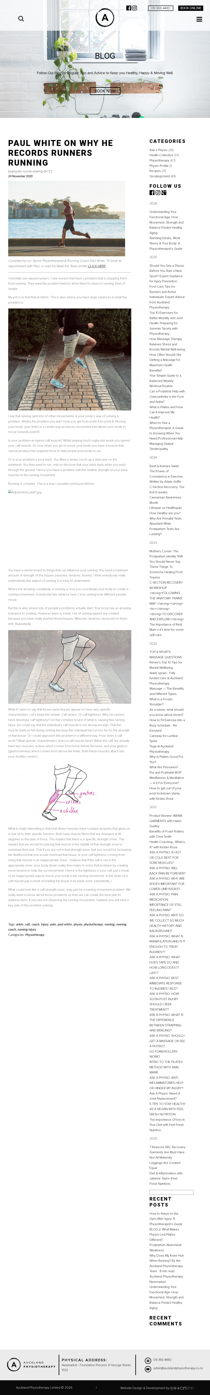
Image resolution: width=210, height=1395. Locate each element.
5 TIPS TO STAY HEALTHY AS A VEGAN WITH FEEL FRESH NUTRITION (168, 1109)
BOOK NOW (105, 91)
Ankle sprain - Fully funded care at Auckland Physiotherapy (166, 678)
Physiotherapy (159, 160)
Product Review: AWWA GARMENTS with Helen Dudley (166, 821)
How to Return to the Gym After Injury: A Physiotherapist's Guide (166, 1219)
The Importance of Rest (166, 624)
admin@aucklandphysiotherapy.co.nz (178, 1368)
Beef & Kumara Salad (164, 466)
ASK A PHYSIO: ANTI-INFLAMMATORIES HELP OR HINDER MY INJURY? (166, 1083)
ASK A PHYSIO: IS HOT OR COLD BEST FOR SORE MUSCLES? (165, 857)
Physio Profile (159, 165)
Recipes (155, 171)
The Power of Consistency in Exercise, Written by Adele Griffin (167, 476)
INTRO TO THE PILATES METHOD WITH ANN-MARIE (166, 1067)
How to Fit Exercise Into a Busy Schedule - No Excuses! (167, 725)
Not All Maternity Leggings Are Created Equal (165, 1163)
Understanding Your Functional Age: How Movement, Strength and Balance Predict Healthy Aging (167, 222)
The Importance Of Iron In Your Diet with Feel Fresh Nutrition (167, 1125)
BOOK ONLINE (190, 8)
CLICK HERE (96, 266)
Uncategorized (160, 176)
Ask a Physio (159, 150)
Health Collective (161, 155)
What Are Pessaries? (164, 767)
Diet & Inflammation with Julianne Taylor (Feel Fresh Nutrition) (166, 1178)
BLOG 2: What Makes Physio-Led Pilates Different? (164, 1234)
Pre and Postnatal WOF (165, 772)
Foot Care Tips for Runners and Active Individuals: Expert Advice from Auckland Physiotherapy (167, 297)
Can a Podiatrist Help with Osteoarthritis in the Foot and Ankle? (167, 396)
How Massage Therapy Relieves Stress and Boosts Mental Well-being (167, 344)
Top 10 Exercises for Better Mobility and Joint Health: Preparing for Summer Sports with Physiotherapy (166, 323)
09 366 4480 (160, 8)
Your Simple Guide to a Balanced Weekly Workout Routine (165, 381)
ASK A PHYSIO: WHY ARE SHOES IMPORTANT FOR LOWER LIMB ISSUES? (167, 884)
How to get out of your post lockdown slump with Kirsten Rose (165, 793)
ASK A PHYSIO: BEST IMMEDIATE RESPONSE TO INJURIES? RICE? (166, 983)
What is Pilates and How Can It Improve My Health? (166, 412)
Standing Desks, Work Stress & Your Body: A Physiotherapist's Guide (166, 243)
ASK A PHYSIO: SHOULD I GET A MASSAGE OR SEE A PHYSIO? (167, 1041)
